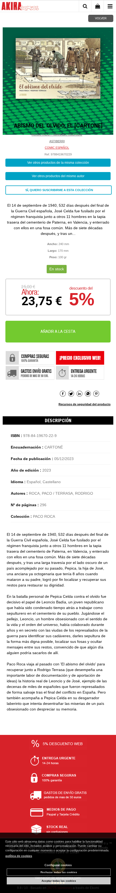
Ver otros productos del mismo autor (58, 176)
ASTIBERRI (57, 141)
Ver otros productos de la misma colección (58, 163)
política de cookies (18, 856)
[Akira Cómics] (20, 7)
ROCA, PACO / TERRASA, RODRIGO (57, 134)
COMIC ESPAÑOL (57, 147)
